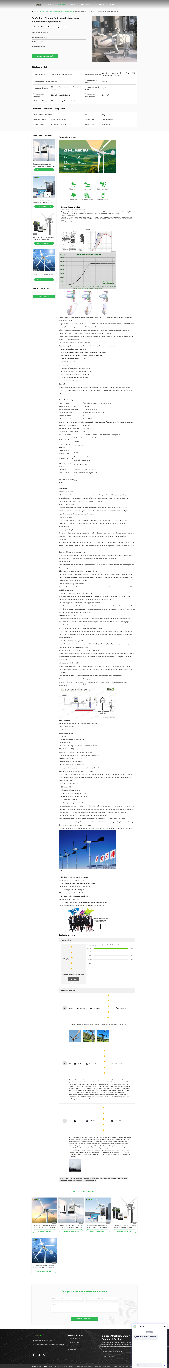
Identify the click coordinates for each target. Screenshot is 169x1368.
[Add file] (134, 1365)
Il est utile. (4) (117, 1120)
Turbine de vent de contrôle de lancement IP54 (85, 1178)
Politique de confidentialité (39, 1366)
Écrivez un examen (74, 979)
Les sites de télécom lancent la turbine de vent (114, 1178)
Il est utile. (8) (118, 1063)
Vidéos (72, 4)
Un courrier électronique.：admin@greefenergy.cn (49, 1344)
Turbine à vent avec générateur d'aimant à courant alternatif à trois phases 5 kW (43, 202)
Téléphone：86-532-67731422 (43, 1340)
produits (44, 11)
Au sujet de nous (84, 4)
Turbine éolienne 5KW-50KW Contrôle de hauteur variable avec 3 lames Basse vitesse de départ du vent (44, 1226)
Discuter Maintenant (44, 56)
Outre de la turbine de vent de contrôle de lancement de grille (78, 1180)
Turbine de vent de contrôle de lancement (61, 11)
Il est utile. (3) (122, 1008)
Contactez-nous (101, 4)
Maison (50, 4)
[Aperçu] (38, 4)
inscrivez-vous (132, 1356)
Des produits (61, 4)
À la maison (37, 11)
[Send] (164, 1365)
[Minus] (165, 1326)
